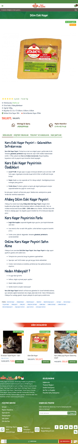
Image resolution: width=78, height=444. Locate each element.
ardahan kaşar (42, 304)
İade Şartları (56, 135)
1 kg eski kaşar (6, 304)
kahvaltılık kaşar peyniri (49, 302)
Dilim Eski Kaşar (10, 302)
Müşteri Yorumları (21, 135)
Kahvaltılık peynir (30, 302)
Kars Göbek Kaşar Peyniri (9, 355)
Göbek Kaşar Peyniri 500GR (63, 355)
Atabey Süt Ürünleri (31, 358)
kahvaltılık (39, 302)
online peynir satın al (40, 307)
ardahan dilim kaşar (62, 304)
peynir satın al (30, 307)
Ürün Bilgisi (7, 135)
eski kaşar (59, 302)
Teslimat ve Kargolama (39, 135)
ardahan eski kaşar (51, 304)
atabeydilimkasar (20, 302)
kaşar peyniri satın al (19, 307)
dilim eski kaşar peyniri (7, 307)
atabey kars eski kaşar (32, 304)
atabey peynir (14, 304)
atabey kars (22, 304)
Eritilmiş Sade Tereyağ (35, 355)
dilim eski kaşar (67, 302)
